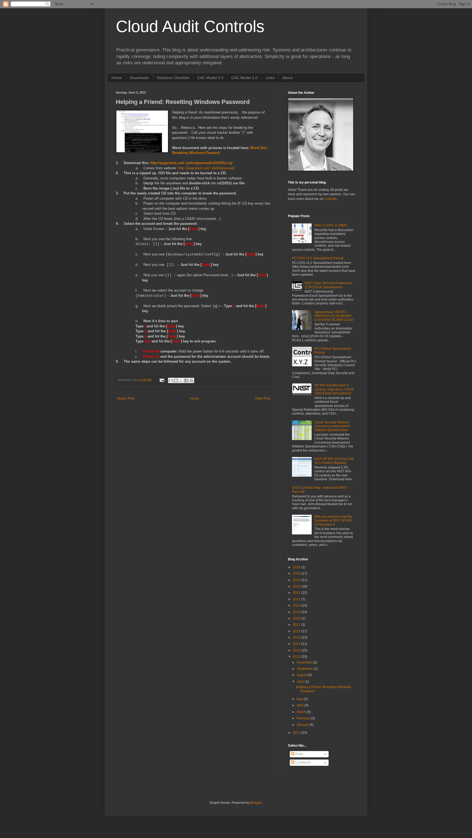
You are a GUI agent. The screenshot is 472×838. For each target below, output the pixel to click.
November (305, 662)
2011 (297, 733)
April (300, 705)
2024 (297, 580)
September (305, 669)
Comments (302, 762)
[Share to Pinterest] (191, 380)
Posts (298, 754)
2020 (297, 605)
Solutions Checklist (173, 77)
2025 (297, 573)
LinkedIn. (331, 199)
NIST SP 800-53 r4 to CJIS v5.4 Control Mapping (334, 461)
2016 (297, 631)
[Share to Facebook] (186, 380)
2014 (297, 644)
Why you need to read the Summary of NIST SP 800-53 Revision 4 (333, 520)
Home (116, 77)
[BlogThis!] (176, 380)
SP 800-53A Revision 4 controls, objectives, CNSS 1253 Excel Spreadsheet (334, 389)
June (301, 681)
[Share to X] (181, 380)
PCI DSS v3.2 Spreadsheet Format (317, 258)
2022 (297, 593)
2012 (297, 657)
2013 (297, 650)
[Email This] (170, 380)
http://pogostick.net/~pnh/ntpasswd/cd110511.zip (191, 163)
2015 (297, 637)
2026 (297, 567)
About (287, 77)
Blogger (256, 803)
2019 (297, 612)
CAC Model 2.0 (210, 77)
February (304, 718)
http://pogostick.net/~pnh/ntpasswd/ (206, 168)
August (302, 675)
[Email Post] (161, 380)
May (300, 699)
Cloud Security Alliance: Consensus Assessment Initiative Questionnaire (332, 426)
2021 (297, 599)
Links (270, 77)
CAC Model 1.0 (244, 77)
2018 (297, 618)
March (302, 712)
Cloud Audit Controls (190, 26)
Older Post (262, 398)
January (303, 725)
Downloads (139, 77)
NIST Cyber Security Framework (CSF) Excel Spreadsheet (328, 285)
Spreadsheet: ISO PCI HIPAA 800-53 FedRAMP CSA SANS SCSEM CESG (333, 316)
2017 (297, 625)
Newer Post (125, 398)
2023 (297, 586)
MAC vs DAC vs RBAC (331, 225)
